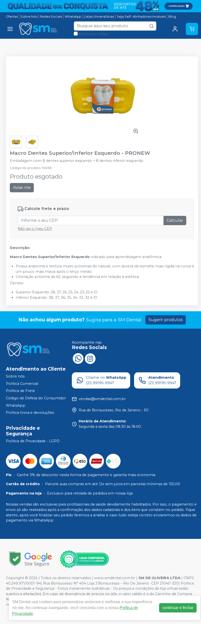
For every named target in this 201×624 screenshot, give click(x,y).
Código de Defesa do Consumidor (36, 398)
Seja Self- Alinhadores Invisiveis (141, 16)
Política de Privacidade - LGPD (33, 441)
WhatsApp (73, 16)
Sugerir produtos (166, 319)
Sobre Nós (28, 16)
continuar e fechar (177, 608)
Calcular (175, 220)
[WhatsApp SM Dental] (78, 358)
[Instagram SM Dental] (90, 358)
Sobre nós (15, 376)
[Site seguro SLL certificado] (30, 559)
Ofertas (12, 16)
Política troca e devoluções (30, 412)
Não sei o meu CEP (35, 228)
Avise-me (22, 187)
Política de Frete (20, 391)
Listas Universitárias (99, 16)
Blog (172, 16)
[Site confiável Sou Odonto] (84, 559)
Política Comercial (22, 383)
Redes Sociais (51, 16)
